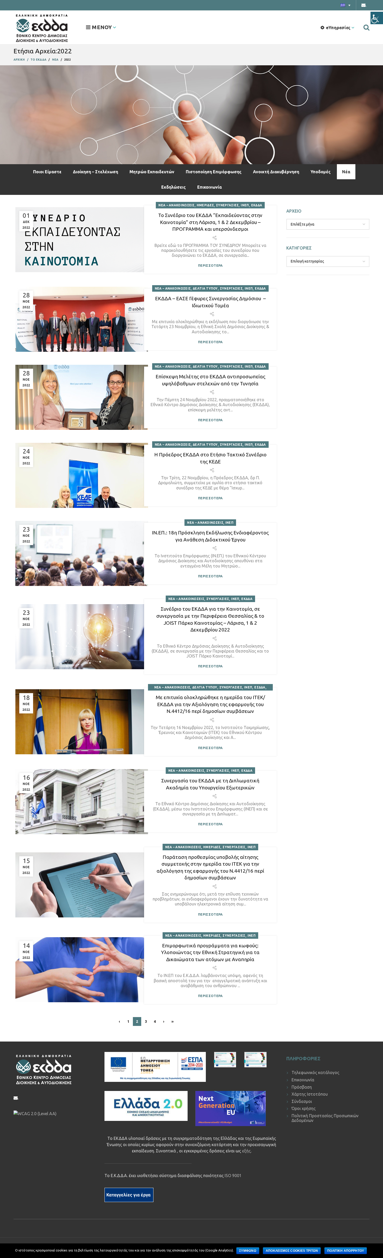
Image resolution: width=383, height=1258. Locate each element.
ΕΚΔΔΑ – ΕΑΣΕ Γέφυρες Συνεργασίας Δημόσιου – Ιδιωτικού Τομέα (210, 302)
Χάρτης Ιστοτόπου (310, 1094)
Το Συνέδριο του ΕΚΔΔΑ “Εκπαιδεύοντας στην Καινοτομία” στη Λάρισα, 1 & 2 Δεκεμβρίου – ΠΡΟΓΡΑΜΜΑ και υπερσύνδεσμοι (210, 222)
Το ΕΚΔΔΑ (38, 59)
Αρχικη (19, 59)
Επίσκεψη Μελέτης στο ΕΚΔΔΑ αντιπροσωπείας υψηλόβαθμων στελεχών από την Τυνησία (210, 380)
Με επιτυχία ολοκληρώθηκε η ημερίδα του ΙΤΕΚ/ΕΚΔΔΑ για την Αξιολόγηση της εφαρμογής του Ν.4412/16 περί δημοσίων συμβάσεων (210, 704)
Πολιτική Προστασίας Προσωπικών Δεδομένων (325, 1118)
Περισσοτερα (210, 265)
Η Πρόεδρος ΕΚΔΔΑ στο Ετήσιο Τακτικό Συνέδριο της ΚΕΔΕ (210, 458)
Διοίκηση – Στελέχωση (95, 171)
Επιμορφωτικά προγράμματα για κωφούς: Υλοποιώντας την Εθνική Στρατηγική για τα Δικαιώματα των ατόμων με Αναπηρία (210, 952)
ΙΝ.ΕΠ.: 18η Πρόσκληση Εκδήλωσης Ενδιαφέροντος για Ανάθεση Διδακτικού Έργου (210, 536)
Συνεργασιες (227, 205)
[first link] (366, 27)
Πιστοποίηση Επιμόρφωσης (214, 171)
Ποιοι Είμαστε (47, 171)
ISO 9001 (233, 1175)
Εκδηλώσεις (173, 187)
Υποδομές (321, 171)
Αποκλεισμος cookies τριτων (292, 1251)
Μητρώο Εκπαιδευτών (151, 171)
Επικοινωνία (209, 187)
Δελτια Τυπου (205, 288)
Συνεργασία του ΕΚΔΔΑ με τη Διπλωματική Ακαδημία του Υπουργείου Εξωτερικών (210, 784)
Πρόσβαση (302, 1087)
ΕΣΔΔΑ (259, 687)
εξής (246, 1150)
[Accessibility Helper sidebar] (376, 18)
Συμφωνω (247, 1251)
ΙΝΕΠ (245, 205)
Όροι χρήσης (304, 1108)
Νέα (346, 171)
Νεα (55, 59)
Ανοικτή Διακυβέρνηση (276, 171)
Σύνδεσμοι (302, 1101)
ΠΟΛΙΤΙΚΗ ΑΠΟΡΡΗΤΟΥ (345, 1251)
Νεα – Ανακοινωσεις (176, 205)
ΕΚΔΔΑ (256, 205)
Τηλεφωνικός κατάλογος (315, 1072)
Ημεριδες (205, 205)
